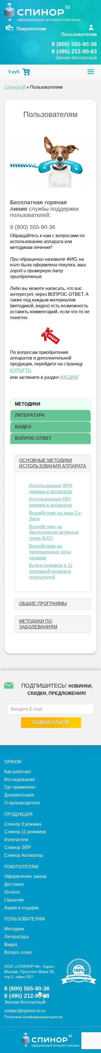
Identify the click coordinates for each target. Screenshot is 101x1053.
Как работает (17, 771)
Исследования (19, 779)
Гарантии (14, 900)
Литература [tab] (30, 415)
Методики (14, 928)
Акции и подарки (21, 907)
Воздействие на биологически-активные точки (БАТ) (54, 532)
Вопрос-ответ (18, 952)
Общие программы (43, 603)
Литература (16, 936)
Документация (19, 795)
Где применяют (20, 787)
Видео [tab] (23, 426)
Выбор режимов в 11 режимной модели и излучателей (50, 571)
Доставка (14, 884)
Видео (10, 944)
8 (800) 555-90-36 (74, 44)
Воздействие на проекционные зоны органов (50, 552)
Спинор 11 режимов (25, 831)
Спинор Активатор (23, 855)
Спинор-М (14, 87)
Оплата (12, 892)
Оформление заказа (25, 876)
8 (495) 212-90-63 (74, 51)
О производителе (22, 802)
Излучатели (16, 839)
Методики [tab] (27, 404)
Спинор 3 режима (22, 824)
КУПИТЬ (21, 370)
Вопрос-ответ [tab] (33, 438)
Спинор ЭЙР (17, 847)
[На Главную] (42, 12)
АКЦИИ (69, 377)
